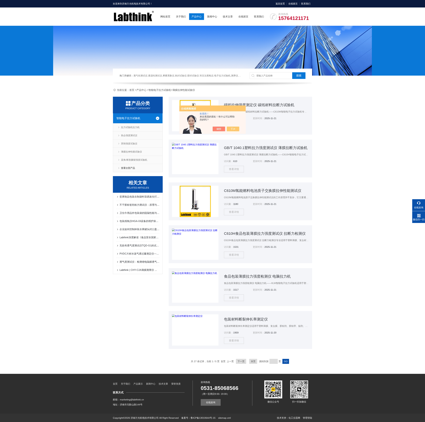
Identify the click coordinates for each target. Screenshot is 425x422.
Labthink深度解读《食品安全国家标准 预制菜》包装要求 (139, 237)
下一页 (241, 361)
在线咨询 (210, 402)
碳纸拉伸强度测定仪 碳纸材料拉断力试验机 (259, 105)
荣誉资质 (176, 383)
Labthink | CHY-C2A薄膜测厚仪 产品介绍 (139, 269)
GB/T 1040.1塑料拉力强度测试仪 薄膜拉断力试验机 (265, 148)
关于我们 (181, 16)
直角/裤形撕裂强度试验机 (134, 159)
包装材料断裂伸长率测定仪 (246, 319)
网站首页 (165, 16)
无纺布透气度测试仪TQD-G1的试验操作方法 (139, 245)
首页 (132, 90)
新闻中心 (212, 16)
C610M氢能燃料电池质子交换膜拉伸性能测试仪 (262, 191)
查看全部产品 (128, 168)
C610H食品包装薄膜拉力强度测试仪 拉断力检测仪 (265, 233)
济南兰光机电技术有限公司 (136, 3)
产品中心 (197, 16)
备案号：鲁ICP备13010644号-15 (198, 418)
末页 (253, 361)
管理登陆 (307, 418)
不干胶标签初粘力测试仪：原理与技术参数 (139, 204)
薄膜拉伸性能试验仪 (183, 90)
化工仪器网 (294, 418)
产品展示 (138, 383)
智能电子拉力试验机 (160, 90)
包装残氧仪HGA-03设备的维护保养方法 (139, 221)
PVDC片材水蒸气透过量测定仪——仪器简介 (139, 253)
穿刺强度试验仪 (129, 143)
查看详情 (234, 169)
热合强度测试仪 (129, 135)
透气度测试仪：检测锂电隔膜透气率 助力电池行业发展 (139, 261)
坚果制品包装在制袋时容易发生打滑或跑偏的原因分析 (139, 196)
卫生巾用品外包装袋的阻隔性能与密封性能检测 (139, 212)
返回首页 (280, 3)
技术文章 (228, 16)
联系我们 (305, 3)
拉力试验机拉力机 (130, 127)
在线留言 (293, 3)
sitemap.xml (224, 418)
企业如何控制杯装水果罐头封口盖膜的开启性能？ (139, 229)
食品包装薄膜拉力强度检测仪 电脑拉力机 (257, 276)
